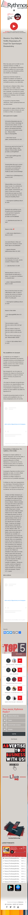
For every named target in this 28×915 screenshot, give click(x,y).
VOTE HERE (19, 654)
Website (10, 729)
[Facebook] (7, 907)
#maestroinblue (8, 164)
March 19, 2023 (9, 157)
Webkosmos (20, 902)
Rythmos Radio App (13, 715)
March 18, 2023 (16, 251)
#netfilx (7, 171)
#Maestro (7, 150)
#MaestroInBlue (11, 131)
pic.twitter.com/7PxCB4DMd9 (12, 216)
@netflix (20, 150)
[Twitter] (10, 907)
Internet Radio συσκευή (14, 725)
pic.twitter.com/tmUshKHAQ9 (15, 171)
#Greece (17, 169)
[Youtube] (18, 907)
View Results (14, 739)
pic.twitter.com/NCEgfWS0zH (12, 151)
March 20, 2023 (18, 139)
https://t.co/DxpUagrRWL (11, 133)
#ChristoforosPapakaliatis (11, 121)
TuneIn (10, 720)
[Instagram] (14, 907)
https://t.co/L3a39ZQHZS (14, 245)
